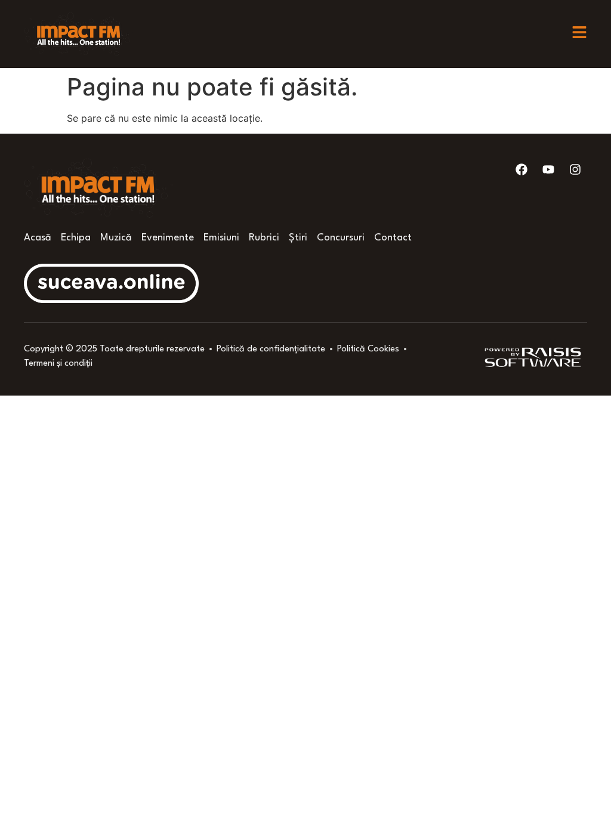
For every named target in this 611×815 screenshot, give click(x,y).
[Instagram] (575, 169)
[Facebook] (521, 169)
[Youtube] (548, 169)
